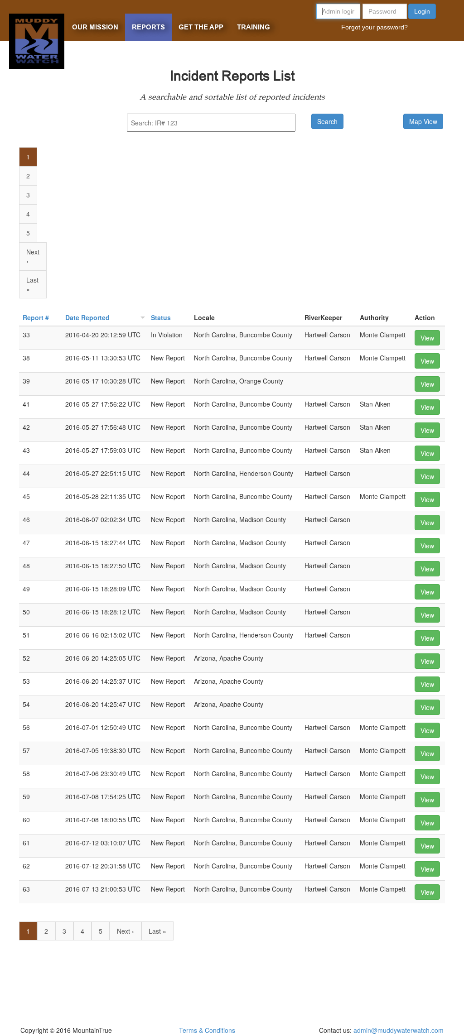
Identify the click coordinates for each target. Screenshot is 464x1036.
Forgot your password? (374, 27)
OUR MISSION (95, 27)
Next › (32, 256)
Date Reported (87, 317)
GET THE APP (201, 27)
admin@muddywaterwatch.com (398, 1030)
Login (422, 11)
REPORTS (148, 27)
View (427, 337)
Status (161, 317)
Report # (36, 317)
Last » (32, 284)
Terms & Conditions (207, 1030)
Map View (423, 121)
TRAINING (253, 27)
